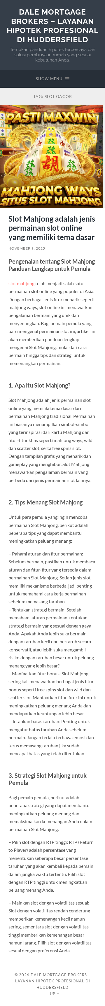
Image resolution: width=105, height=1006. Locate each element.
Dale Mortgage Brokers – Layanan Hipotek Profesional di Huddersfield (53, 25)
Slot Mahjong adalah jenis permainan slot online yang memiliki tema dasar (51, 228)
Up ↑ (55, 993)
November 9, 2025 (26, 248)
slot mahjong (21, 283)
